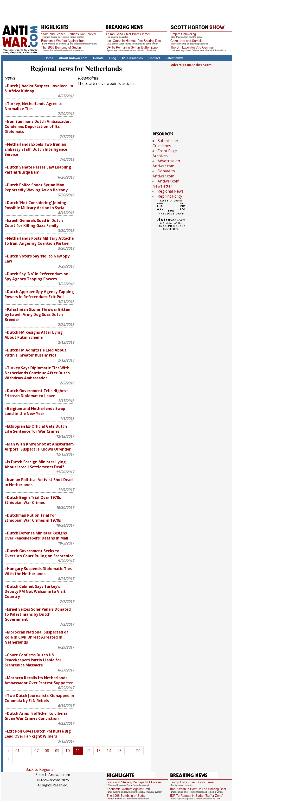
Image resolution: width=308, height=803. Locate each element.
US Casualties (132, 58)
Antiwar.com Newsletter (166, 184)
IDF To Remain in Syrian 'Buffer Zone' (132, 47)
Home (49, 58)
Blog (112, 58)
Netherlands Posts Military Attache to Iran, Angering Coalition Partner (39, 241)
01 (17, 750)
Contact (154, 58)
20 (138, 750)
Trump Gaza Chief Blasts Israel (128, 34)
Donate (98, 58)
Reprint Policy (170, 196)
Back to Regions (39, 769)
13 (98, 750)
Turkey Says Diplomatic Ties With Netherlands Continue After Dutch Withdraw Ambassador (37, 373)
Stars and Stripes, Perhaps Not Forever (68, 34)
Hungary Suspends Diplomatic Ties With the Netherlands (38, 571)
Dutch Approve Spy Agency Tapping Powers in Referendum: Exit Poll (39, 294)
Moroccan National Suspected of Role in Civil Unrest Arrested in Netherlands (36, 637)
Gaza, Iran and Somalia (186, 41)
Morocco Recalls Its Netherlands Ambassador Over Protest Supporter (39, 680)
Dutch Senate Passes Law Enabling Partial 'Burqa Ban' (38, 170)
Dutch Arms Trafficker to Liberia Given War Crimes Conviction (36, 716)
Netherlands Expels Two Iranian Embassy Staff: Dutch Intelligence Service (36, 149)
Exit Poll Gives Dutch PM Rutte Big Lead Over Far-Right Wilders (38, 734)
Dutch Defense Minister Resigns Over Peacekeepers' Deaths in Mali (36, 536)
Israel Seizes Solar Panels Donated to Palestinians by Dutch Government (38, 614)
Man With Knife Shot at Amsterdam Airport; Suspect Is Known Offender (39, 447)
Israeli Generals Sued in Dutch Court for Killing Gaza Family (34, 223)
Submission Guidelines (165, 143)
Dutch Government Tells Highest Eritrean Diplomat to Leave (36, 393)
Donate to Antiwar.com (164, 174)
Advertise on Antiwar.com (191, 65)
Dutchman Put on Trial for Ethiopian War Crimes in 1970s (33, 518)
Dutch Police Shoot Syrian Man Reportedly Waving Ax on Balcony (36, 187)
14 (109, 750)
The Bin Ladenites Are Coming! (192, 47)
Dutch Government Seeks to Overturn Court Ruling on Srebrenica (39, 553)
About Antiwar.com (73, 58)
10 (67, 750)
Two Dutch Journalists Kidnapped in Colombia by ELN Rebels (39, 698)
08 (47, 750)
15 (119, 750)
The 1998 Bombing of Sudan (61, 47)
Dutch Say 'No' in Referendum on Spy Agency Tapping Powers (36, 276)
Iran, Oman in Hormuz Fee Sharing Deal (133, 41)
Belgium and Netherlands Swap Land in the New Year (35, 411)
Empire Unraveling (183, 34)
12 (88, 750)
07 (36, 750)
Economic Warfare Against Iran (62, 41)
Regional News (171, 191)
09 (57, 750)
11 (78, 750)
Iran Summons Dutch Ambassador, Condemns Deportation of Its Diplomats (38, 126)
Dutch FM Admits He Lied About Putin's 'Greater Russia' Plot (35, 353)
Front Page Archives (165, 153)
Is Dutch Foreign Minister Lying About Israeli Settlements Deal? (35, 464)
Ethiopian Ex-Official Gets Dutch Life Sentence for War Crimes (36, 429)
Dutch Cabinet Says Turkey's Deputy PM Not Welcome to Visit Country (35, 591)
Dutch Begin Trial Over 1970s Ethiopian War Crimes (33, 500)
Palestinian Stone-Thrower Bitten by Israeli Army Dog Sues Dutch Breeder (37, 314)
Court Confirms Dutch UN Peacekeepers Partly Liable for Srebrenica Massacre (33, 660)
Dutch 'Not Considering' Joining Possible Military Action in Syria (35, 205)
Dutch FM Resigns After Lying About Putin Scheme (34, 335)
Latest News (174, 58)
